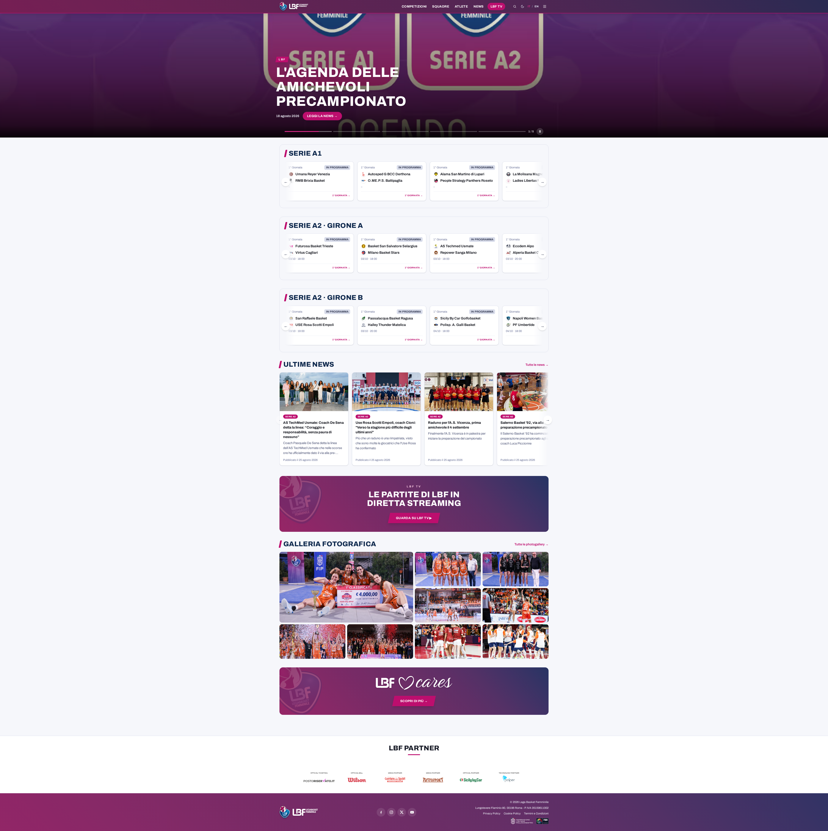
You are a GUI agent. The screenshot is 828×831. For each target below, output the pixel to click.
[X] (401, 812)
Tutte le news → (537, 364)
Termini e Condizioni (536, 813)
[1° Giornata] (319, 181)
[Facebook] (381, 812)
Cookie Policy (512, 813)
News (479, 6)
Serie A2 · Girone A (326, 225)
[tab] (308, 131)
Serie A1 (305, 153)
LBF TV (496, 6)
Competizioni (414, 6)
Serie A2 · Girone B (326, 297)
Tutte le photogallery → (531, 544)
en (537, 6)
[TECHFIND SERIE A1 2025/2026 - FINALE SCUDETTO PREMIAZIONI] (312, 641)
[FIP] (522, 821)
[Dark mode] (522, 6)
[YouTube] (412, 812)
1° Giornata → (341, 195)
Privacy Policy (491, 813)
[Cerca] (514, 6)
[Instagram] (391, 812)
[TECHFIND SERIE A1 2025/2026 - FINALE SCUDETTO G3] (448, 605)
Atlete (461, 6)
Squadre (440, 6)
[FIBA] (542, 821)
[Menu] (545, 6)
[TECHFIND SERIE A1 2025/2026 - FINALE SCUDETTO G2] (448, 641)
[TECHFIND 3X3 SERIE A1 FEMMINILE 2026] (346, 587)
